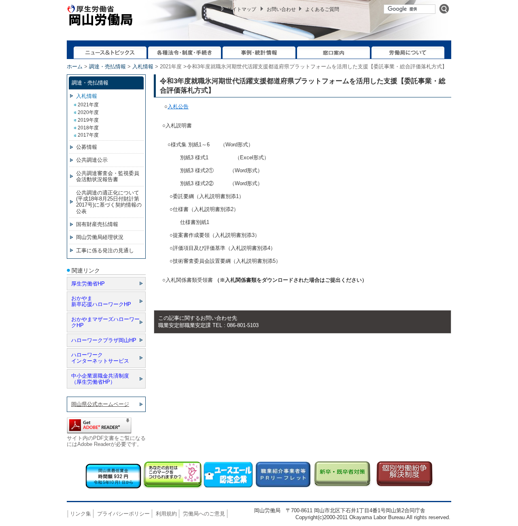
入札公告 (178, 107)
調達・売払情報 (107, 66)
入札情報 (142, 66)
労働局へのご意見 (204, 514)
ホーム (75, 66)
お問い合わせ (281, 9)
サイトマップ (241, 9)
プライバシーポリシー (123, 514)
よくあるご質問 (322, 9)
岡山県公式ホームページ (100, 404)
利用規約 (166, 514)
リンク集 (80, 514)
